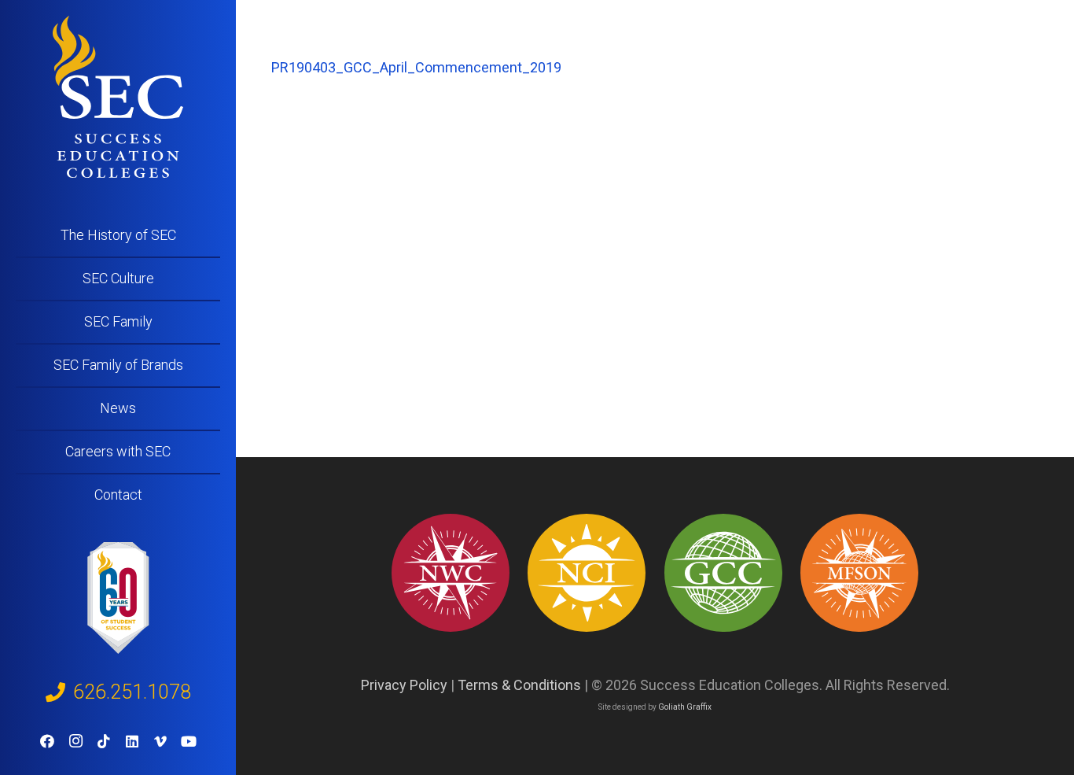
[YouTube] (189, 741)
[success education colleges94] (723, 573)
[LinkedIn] (132, 741)
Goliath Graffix (685, 707)
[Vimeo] (160, 741)
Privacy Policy (404, 685)
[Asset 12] (859, 573)
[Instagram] (75, 741)
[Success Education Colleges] (118, 97)
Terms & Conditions (519, 685)
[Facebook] (47, 741)
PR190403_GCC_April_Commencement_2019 (416, 67)
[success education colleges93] (587, 573)
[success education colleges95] (450, 573)
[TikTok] (104, 741)
